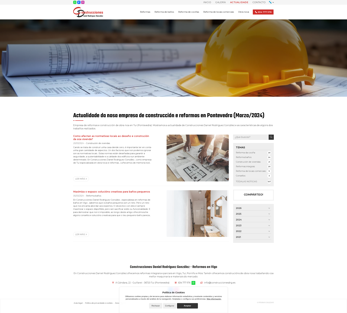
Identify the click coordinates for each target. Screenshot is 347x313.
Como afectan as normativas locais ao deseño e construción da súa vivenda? (111, 137)
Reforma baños (93, 196)
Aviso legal (78, 303)
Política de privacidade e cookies (99, 303)
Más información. (214, 299)
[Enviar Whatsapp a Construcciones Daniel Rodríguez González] (74, 2)
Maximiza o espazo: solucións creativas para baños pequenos (111, 191)
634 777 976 (184, 282)
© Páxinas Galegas (265, 303)
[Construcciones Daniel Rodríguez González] (88, 12)
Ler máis (80, 179)
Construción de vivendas (98, 143)
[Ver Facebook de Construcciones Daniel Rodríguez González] (79, 2)
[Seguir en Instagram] (82, 2)
